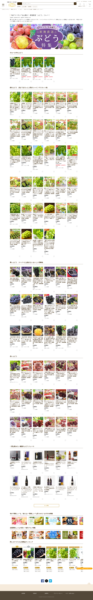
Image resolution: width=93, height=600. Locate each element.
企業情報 (23, 593)
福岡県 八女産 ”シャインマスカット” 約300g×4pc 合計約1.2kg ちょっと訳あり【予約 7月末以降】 (15, 190)
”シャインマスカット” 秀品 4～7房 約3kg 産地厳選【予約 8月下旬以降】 (72, 132)
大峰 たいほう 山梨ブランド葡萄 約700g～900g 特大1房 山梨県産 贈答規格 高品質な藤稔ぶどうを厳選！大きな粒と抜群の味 (72, 281)
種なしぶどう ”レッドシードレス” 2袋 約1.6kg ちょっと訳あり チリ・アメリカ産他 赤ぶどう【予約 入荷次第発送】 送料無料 (38, 375)
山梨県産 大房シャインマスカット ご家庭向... (51, 560)
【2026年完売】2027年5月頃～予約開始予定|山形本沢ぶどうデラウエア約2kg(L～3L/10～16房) (15, 375)
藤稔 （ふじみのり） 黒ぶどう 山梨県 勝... (17, 560)
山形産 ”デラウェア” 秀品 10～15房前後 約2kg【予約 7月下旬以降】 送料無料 (38, 402)
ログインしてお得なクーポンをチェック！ (84, 568)
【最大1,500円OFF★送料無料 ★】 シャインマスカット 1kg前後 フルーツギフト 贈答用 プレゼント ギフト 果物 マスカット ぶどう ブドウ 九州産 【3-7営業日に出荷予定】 (72, 160)
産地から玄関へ (35, 169)
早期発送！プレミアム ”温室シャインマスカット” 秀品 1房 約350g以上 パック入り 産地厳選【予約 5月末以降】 (38, 106)
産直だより (12, 114)
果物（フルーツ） (14, 9)
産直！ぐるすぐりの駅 (14, 78)
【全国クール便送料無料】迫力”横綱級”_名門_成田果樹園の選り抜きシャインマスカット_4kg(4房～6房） (38, 71)
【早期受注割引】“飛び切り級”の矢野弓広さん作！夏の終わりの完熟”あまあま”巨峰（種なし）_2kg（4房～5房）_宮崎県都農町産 (38, 281)
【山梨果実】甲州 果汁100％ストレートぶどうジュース (38, 463)
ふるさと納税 (24, 6)
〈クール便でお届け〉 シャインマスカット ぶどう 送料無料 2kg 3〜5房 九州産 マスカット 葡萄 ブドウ (49, 217)
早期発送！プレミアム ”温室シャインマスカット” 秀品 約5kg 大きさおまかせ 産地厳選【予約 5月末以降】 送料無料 (38, 133)
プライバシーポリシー (58, 593)
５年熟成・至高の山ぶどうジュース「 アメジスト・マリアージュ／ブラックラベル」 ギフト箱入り (38, 490)
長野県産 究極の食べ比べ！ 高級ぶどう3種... (27, 560)
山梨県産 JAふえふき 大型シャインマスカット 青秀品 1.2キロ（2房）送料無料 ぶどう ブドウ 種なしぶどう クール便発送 (26, 106)
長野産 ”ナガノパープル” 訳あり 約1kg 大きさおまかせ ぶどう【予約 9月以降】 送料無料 (61, 307)
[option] (19, 521)
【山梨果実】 (35, 469)
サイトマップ (78, 1)
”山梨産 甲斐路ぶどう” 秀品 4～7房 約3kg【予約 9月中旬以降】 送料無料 (72, 430)
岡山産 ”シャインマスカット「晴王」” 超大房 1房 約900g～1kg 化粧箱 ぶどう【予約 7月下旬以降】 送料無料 (61, 191)
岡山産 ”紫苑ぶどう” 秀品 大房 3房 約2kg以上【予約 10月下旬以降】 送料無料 (72, 402)
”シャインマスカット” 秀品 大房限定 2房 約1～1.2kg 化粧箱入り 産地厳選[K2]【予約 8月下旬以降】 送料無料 (61, 133)
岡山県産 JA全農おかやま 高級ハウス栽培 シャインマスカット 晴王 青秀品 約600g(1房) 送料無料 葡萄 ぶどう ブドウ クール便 (38, 244)
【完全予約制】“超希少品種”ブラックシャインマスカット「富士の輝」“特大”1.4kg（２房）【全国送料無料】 (26, 340)
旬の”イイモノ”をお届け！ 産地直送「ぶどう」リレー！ (33, 9)
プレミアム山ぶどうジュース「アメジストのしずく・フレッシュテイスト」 (15, 489)
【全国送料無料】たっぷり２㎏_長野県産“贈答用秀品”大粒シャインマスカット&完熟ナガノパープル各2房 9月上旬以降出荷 (15, 71)
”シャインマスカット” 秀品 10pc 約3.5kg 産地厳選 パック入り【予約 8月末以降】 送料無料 (15, 242)
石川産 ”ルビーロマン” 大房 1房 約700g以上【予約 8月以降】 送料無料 (61, 402)
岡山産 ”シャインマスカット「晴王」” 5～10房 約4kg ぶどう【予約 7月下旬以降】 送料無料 (26, 216)
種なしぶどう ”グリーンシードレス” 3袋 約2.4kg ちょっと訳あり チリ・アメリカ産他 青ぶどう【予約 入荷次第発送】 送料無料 (49, 133)
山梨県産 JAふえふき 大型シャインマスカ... (63, 560)
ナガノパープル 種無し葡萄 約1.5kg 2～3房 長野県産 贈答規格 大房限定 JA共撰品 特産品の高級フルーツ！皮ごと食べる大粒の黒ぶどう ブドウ (26, 309)
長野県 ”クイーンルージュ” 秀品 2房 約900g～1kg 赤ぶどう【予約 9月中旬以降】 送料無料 (60, 374)
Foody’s (45, 224)
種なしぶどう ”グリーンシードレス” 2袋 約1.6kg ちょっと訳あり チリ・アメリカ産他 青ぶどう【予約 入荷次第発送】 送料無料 (49, 191)
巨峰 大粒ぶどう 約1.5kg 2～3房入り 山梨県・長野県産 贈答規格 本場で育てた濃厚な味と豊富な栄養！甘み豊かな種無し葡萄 (38, 340)
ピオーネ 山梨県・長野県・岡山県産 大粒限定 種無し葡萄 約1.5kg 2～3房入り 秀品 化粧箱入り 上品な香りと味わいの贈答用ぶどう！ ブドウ (49, 340)
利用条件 (35, 593)
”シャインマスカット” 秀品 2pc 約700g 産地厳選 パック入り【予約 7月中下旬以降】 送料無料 (26, 132)
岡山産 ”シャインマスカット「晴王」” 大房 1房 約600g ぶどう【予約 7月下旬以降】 (49, 158)
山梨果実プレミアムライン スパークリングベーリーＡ (49, 465)
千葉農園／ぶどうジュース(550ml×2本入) (72, 463)
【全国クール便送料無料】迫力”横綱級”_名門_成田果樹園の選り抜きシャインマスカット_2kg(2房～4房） (26, 71)
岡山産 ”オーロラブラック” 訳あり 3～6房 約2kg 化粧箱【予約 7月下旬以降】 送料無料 (26, 280)
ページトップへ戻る (89, 583)
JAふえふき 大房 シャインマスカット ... (74, 560)
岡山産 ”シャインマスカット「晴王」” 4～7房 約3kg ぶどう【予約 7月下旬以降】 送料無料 (72, 190)
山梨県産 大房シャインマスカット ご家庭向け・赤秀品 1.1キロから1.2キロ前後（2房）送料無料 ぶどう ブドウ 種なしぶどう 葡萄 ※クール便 (15, 107)
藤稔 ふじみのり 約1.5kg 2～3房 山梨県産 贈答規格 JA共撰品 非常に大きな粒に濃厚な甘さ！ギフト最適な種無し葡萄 (15, 308)
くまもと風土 (69, 169)
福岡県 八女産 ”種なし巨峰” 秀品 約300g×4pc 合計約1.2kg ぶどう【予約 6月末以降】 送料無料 (38, 307)
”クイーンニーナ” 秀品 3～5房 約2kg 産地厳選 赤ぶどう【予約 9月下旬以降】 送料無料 (61, 430)
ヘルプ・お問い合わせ (84, 1)
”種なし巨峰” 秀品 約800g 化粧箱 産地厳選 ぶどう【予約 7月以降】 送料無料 (15, 280)
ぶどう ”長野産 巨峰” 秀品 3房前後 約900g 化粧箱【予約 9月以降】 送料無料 (72, 307)
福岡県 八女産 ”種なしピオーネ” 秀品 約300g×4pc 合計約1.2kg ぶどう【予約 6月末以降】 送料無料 (61, 280)
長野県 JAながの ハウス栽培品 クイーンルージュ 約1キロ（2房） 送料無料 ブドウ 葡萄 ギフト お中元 (38, 431)
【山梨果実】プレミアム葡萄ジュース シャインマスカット (60, 463)
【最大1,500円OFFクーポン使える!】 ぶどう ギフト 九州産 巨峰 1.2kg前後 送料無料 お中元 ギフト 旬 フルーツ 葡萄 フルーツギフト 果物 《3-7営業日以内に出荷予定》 (49, 309)
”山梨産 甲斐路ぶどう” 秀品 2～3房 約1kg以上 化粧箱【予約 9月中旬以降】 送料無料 (49, 430)
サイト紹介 (89, 1)
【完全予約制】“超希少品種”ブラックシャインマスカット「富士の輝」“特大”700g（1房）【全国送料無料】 (15, 340)
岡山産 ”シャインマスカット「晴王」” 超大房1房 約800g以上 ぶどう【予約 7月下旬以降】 (38, 216)
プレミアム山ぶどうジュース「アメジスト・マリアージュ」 (26, 463)
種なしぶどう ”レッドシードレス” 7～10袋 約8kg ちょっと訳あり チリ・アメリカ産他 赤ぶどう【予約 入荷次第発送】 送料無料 (15, 404)
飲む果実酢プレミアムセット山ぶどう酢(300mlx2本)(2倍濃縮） (49, 488)
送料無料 (29, 6)
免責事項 (46, 593)
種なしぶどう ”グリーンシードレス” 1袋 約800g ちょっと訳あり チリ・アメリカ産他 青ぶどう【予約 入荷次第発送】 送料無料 (15, 133)
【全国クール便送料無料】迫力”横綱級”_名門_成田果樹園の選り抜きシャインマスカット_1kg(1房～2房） (49, 71)
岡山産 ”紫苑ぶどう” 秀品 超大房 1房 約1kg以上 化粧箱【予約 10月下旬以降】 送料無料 (15, 430)
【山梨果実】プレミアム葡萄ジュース (15, 463)
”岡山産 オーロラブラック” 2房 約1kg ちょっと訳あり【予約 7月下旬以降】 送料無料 (49, 280)
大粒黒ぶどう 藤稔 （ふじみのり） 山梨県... (40, 560)
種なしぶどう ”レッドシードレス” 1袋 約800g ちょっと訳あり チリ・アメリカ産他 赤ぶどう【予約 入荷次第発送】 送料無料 (26, 375)
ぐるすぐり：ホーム (5, 9)
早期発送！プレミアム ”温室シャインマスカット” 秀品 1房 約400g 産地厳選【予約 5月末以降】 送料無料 (72, 106)
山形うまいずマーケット (14, 382)
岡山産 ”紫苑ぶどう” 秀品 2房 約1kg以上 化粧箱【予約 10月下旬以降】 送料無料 (26, 430)
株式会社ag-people (24, 469)
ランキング (35, 6)
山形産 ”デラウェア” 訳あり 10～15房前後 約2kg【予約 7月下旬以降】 (26, 402)
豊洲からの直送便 (15, 565)
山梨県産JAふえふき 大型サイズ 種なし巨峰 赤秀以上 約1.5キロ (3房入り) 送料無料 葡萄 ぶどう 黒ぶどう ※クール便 (72, 340)
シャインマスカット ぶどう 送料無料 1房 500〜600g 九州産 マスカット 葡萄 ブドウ (26, 242)
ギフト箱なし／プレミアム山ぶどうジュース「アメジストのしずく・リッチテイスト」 (72, 489)
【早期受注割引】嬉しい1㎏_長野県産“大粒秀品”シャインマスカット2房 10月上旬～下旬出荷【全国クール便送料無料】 (15, 217)
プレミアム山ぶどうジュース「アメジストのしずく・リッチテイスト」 (60, 488)
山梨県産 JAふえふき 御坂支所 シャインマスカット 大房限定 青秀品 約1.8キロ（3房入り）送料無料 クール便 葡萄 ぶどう (15, 159)
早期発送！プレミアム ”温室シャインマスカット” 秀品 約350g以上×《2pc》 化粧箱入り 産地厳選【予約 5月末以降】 (61, 106)
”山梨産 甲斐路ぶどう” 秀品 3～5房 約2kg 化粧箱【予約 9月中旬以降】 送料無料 (49, 374)
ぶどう (21, 9)
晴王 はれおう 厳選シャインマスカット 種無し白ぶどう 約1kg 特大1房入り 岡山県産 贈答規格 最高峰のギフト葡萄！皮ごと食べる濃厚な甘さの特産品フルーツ (38, 160)
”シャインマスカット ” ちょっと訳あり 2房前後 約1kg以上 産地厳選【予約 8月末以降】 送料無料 (72, 216)
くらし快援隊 (35, 113)
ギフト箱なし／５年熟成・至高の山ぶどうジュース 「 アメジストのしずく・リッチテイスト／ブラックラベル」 (26, 490)
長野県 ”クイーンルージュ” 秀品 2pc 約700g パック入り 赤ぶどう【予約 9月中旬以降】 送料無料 (72, 374)
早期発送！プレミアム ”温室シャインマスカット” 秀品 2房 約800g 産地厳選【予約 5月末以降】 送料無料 (49, 106)
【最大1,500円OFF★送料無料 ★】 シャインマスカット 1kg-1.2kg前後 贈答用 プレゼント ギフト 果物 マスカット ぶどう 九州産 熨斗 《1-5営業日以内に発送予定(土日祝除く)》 (49, 245)
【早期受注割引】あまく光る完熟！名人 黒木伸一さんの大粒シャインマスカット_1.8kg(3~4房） (26, 158)
